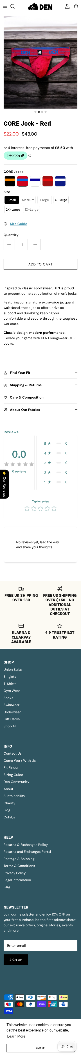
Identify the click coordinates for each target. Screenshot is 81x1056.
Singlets (10, 676)
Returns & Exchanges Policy (26, 844)
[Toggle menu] (5, 6)
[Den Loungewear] (40, 6)
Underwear (12, 712)
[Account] (66, 6)
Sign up (15, 960)
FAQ (7, 887)
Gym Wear (12, 690)
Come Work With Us (20, 760)
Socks (8, 698)
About (8, 789)
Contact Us (13, 753)
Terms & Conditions (19, 866)
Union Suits (13, 669)
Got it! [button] (40, 1048)
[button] (9, 181)
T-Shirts (10, 684)
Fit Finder (11, 767)
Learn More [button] (16, 1036)
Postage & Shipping (19, 859)
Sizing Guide (13, 775)
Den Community (16, 782)
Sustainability (14, 796)
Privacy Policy (15, 873)
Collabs (9, 817)
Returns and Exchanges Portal (27, 851)
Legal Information (17, 880)
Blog (7, 810)
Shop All (10, 726)
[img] (19, 464)
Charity (9, 803)
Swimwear (12, 705)
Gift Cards (12, 719)
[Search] (15, 6)
